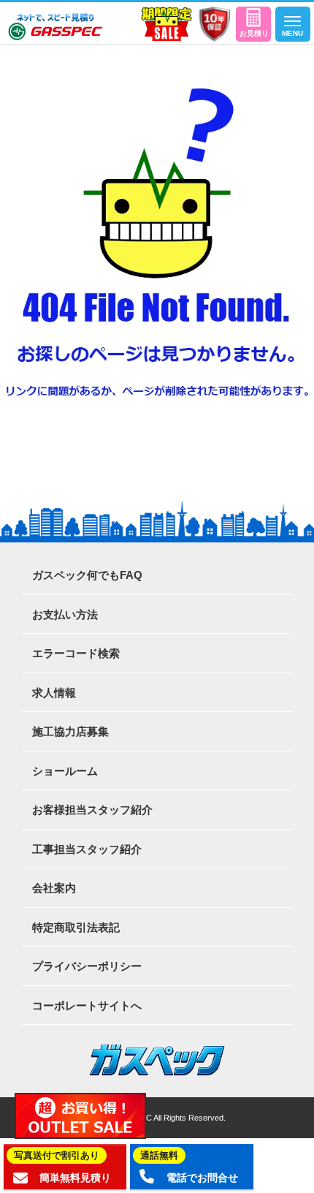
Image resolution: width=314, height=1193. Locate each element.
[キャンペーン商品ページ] (166, 24)
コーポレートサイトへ (87, 1005)
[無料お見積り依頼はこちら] (253, 24)
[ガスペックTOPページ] (55, 26)
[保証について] (213, 24)
